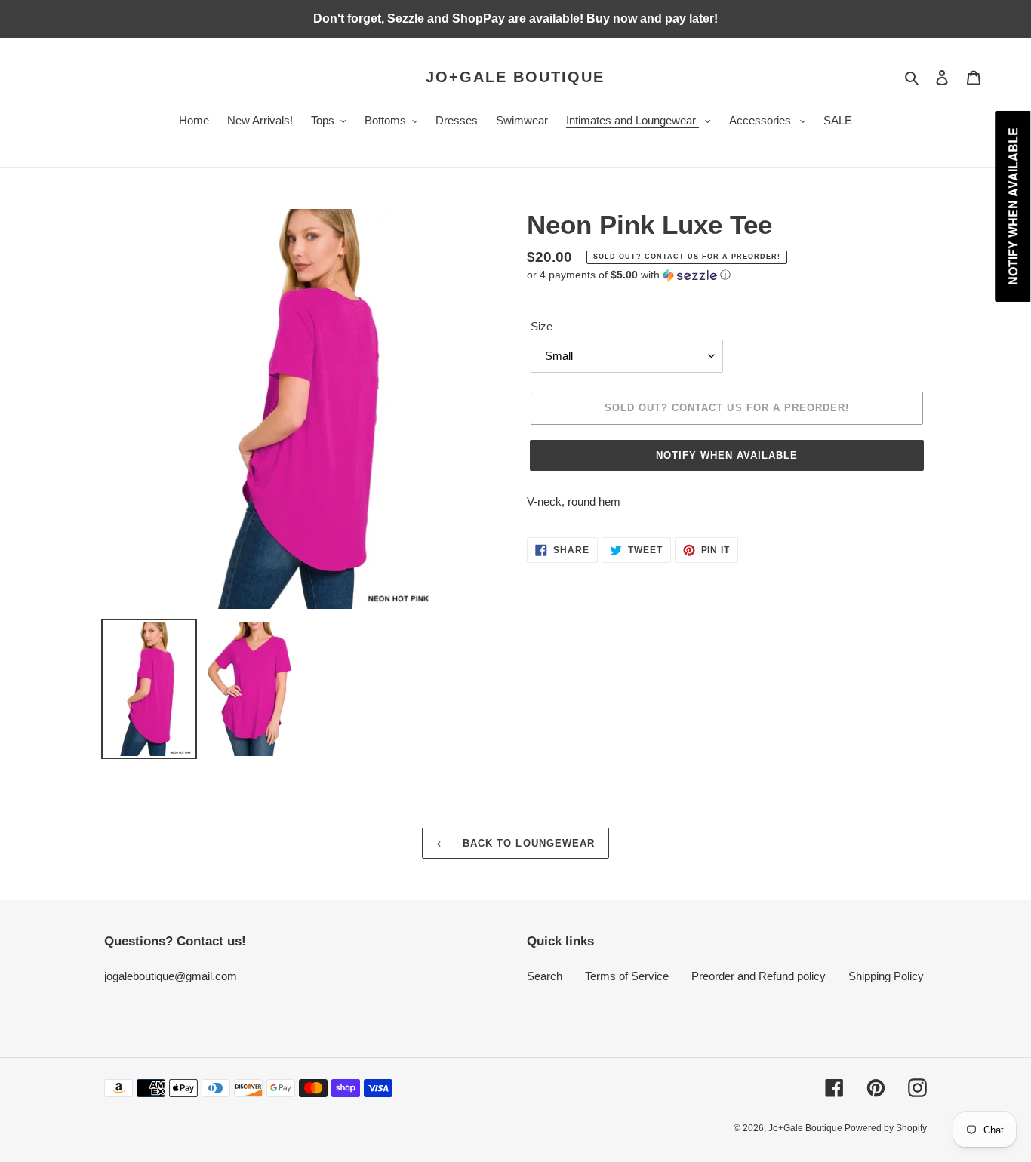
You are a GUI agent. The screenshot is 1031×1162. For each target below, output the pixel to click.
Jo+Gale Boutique (515, 77)
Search (544, 976)
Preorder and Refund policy (758, 976)
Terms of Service (627, 976)
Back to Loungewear (527, 843)
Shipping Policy (886, 976)
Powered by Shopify (886, 1128)
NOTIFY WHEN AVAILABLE (727, 455)
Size (541, 326)
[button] (629, 275)
